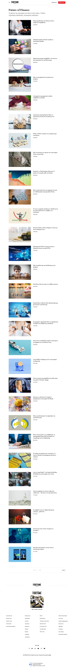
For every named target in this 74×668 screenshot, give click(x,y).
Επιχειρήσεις (27, 618)
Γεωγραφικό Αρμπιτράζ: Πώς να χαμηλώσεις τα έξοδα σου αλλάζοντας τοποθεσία (45, 322)
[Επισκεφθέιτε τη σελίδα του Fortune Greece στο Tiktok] (41, 648)
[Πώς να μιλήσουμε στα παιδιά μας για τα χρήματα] (20, 272)
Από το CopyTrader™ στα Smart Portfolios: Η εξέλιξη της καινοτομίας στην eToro (45, 473)
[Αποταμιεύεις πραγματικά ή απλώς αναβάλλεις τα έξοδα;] (20, 102)
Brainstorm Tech (43, 623)
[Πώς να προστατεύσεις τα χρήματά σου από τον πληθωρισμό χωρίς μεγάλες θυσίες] (20, 197)
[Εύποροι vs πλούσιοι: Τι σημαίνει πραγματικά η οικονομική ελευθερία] (20, 403)
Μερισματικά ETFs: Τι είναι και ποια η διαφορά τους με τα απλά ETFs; (43, 247)
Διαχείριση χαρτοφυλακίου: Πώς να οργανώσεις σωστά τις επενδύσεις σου (43, 115)
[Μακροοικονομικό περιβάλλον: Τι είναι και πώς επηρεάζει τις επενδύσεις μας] (20, 65)
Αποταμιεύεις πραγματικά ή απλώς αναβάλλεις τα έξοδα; (42, 97)
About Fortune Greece (63, 615)
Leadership (27, 634)
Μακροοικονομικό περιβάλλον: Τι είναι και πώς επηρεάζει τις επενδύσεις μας (45, 59)
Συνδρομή (61, 629)
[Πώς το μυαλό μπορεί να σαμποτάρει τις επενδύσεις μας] (20, 422)
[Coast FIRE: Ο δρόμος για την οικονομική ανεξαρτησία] (20, 366)
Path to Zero (42, 631)
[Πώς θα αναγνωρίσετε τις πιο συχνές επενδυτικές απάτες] (20, 554)
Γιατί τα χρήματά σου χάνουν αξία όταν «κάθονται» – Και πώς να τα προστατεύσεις (45, 492)
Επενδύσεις (27, 626)
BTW (50, 655)
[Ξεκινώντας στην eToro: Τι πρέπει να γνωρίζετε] (20, 535)
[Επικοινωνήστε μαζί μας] (44, 648)
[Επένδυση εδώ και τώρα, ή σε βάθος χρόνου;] (20, 291)
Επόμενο (63, 570)
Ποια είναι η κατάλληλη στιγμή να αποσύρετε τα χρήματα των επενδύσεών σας (45, 341)
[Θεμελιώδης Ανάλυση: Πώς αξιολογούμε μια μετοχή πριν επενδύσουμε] (20, 309)
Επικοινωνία (61, 623)
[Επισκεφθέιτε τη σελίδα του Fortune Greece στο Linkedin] (35, 648)
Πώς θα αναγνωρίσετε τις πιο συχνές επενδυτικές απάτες (43, 548)
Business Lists (9, 618)
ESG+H (41, 615)
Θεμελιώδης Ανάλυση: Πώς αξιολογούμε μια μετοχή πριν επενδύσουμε (45, 303)
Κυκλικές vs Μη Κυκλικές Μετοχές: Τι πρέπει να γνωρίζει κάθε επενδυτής (43, 172)
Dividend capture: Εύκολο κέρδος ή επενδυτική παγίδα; (43, 40)
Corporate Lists (9, 615)
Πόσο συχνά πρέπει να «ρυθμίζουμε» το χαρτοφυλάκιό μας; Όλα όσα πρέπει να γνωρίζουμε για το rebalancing (44, 436)
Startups (26, 629)
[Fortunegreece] (15, 3)
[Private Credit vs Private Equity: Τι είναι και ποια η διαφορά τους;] (20, 234)
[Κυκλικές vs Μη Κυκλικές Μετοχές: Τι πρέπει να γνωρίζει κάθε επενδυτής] (20, 178)
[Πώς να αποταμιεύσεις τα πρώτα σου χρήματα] (20, 84)
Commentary (27, 637)
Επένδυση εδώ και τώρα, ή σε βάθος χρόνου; (45, 284)
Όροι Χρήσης (61, 631)
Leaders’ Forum (9, 621)
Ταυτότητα (61, 618)
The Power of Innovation (44, 621)
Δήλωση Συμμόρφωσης (63, 621)
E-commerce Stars (43, 626)
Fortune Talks (8, 623)
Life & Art (26, 621)
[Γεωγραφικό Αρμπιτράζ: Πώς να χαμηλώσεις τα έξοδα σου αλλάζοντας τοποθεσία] (20, 328)
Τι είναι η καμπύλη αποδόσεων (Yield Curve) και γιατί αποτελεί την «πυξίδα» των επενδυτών (45, 210)
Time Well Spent (43, 629)
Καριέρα (26, 631)
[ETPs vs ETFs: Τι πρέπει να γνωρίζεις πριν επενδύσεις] (20, 140)
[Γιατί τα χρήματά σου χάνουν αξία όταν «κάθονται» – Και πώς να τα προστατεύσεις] (20, 498)
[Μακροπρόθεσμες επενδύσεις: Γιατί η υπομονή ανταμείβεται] (20, 27)
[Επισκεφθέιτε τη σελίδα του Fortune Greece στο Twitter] (32, 648)
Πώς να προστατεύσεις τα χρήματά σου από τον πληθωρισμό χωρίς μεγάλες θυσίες (45, 191)
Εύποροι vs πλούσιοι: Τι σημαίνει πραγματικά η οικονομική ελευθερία (43, 398)
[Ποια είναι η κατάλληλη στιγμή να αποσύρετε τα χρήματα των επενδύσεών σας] (20, 347)
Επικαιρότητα (27, 615)
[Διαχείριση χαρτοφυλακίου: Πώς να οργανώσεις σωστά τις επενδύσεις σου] (20, 121)
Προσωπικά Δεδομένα (63, 634)
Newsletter (61, 626)
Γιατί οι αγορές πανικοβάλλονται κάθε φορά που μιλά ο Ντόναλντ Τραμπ (45, 379)
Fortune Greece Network (10, 626)
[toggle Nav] (9, 2)
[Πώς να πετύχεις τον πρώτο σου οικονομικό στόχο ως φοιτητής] (20, 159)
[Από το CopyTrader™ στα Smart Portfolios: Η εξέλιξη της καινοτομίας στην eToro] (20, 479)
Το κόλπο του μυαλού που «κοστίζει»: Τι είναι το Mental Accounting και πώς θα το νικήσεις (44, 455)
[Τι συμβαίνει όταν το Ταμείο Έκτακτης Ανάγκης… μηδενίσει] (20, 516)
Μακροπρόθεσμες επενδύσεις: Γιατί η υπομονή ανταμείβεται (43, 21)
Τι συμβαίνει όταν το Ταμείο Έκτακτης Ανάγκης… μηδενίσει (43, 510)
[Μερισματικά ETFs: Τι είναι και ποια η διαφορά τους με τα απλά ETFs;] (20, 253)
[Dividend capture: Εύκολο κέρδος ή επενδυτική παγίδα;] (20, 46)
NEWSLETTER (61, 2)
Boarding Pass (42, 618)
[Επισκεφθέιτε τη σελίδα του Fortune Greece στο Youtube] (38, 648)
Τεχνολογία (27, 623)
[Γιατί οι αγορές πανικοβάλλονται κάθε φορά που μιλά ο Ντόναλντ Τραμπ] (20, 385)
